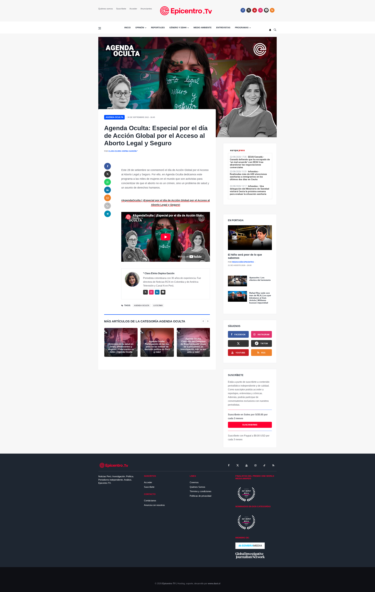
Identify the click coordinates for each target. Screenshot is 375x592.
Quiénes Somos (197, 487)
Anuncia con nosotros (154, 505)
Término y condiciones (200, 491)
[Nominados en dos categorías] (246, 522)
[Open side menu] (99, 28)
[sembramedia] (250, 545)
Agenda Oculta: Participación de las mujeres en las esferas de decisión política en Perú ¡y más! (157, 346)
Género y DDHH (177, 27)
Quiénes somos (105, 8)
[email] (107, 198)
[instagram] (260, 10)
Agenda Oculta (114, 117)
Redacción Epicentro (243, 262)
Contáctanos (150, 500)
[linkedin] (107, 190)
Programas (241, 27)
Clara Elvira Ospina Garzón (122, 151)
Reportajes (158, 27)
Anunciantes (146, 8)
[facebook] (243, 10)
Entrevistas (223, 27)
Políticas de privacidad (200, 496)
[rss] (266, 10)
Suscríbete (121, 8)
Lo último (158, 305)
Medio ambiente (203, 27)
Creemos (194, 482)
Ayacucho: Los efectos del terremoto (260, 278)
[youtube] (254, 10)
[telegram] (107, 213)
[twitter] (248, 10)
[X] (238, 343)
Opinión (139, 27)
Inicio (127, 27)
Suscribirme (249, 425)
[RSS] (273, 465)
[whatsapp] (107, 182)
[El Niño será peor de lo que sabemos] (250, 237)
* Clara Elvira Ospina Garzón (158, 273)
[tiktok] (264, 465)
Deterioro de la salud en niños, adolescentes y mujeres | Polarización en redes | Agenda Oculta (121, 348)
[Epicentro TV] (187, 10)
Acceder (133, 8)
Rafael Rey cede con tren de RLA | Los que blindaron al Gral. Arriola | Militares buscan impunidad (260, 298)
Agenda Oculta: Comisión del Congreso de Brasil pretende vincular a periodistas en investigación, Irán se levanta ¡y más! (193, 345)
